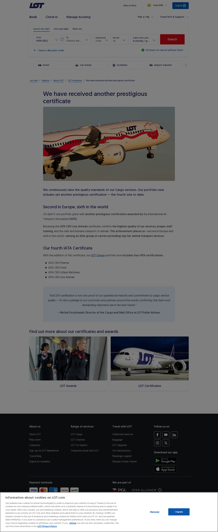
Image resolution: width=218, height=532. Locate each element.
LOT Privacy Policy (47, 526)
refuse (72, 523)
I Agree (179, 512)
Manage (154, 512)
